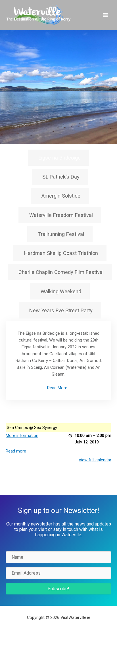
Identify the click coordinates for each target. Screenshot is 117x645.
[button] (58, 588)
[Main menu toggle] (105, 15)
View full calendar (95, 459)
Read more (16, 451)
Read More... (58, 387)
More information (22, 435)
